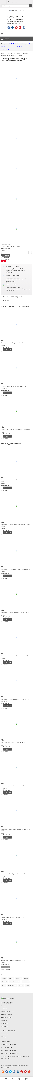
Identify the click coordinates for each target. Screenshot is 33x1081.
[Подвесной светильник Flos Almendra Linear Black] (16, 461)
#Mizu (3, 985)
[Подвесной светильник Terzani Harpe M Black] (16, 637)
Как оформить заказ (7, 1012)
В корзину (6, 255)
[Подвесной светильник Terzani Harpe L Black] (16, 594)
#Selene (21, 985)
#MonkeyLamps (12, 985)
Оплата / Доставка (7, 1015)
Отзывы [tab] (6, 300)
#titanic (28, 985)
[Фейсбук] (6, 1071)
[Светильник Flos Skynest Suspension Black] (16, 855)
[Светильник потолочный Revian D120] (16, 942)
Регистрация (21, 2)
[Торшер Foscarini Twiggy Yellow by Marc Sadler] (16, 411)
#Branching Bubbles (15, 981)
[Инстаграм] (17, 1071)
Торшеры (18, 53)
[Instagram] (12, 27)
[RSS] (2, 1071)
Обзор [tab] (6, 297)
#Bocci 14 (18, 978)
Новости (4, 1020)
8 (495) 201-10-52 (15, 16)
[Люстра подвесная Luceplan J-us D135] (16, 724)
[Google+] (29, 1071)
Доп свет (10, 53)
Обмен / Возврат (6, 1017)
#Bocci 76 (4, 981)
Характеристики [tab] (17, 297)
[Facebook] (8, 27)
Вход (11, 2)
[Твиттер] (10, 1071)
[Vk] (23, 27)
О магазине (5, 1009)
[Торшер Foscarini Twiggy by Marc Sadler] (16, 324)
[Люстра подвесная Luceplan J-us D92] (16, 767)
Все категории (6, 49)
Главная (3, 53)
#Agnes (4, 978)
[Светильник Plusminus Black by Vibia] (16, 899)
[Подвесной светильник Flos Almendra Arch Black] (16, 551)
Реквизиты (4, 1026)
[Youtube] (16, 27)
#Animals (11, 978)
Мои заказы (5, 1034)
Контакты (4, 1023)
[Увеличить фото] (2, 340)
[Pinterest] (20, 27)
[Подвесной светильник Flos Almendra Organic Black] (16, 506)
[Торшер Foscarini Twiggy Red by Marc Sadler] (16, 368)
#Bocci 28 (26, 978)
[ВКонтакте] (14, 1071)
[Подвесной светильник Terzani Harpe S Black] (16, 681)
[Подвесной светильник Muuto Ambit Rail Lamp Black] (16, 811)
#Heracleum (26, 981)
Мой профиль (5, 1037)
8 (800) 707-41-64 (15, 19)
